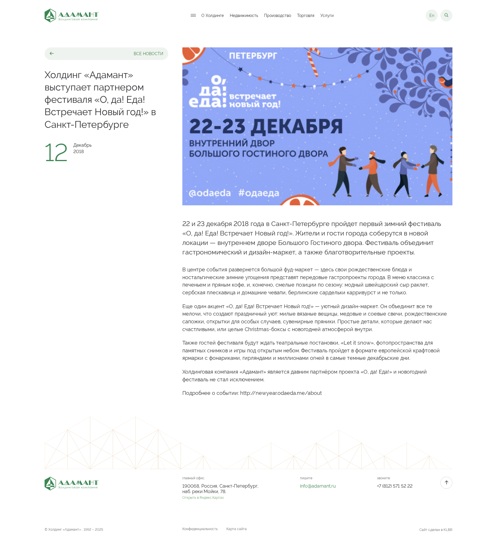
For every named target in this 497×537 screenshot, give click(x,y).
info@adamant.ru (318, 486)
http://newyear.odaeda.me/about (281, 393)
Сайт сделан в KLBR (435, 530)
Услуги (327, 15)
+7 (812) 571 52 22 (394, 486)
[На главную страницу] (72, 15)
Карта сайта (236, 529)
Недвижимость (244, 15)
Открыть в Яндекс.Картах (203, 498)
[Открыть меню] (193, 15)
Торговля (305, 15)
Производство (277, 15)
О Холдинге (212, 15)
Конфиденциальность (200, 529)
